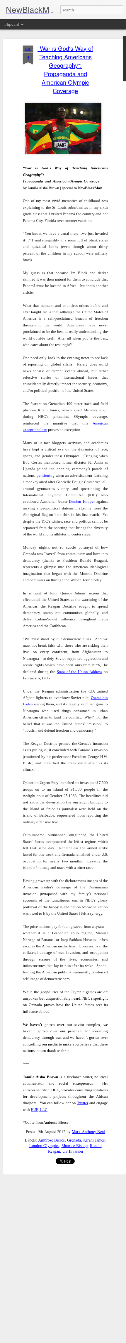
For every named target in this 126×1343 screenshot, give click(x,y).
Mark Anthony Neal (88, 1131)
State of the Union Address (79, 671)
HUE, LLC (39, 1109)
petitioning (46, 475)
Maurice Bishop (75, 1145)
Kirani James (94, 1140)
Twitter (82, 1102)
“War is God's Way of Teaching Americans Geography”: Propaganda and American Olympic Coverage (65, 69)
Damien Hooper (82, 501)
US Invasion (72, 1151)
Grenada (74, 1140)
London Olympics (44, 1145)
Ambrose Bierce (51, 1140)
